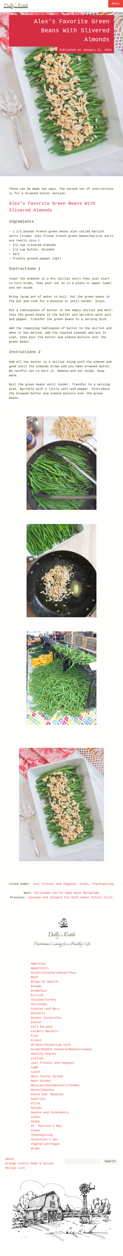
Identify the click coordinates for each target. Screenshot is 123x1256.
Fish (34, 1036)
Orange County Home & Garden (29, 1163)
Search (110, 1161)
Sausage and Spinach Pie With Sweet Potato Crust (70, 897)
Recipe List (15, 1168)
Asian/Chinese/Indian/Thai (53, 972)
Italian (37, 1058)
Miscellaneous (42, 1090)
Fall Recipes (41, 1027)
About (9, 1159)
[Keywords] (83, 1161)
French (36, 1040)
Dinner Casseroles (46, 1018)
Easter (36, 1022)
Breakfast (39, 991)
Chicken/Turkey (43, 1000)
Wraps (35, 1148)
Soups (35, 1121)
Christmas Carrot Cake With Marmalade (66, 893)
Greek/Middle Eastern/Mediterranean (61, 1049)
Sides (84, 884)
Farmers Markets (44, 1031)
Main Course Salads (47, 1076)
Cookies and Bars (45, 1009)
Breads (36, 986)
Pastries (38, 1099)
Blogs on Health (44, 981)
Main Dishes (41, 1081)
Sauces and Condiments (50, 1112)
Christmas (39, 1004)
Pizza (35, 1103)
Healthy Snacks (43, 1054)
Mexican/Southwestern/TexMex (55, 1085)
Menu (115, 3)
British (37, 995)
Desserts (38, 1013)
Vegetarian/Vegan (45, 1144)
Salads (36, 1108)
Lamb (34, 1067)
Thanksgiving (103, 884)
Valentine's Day (44, 1139)
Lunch (35, 1072)
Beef (34, 977)
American (38, 963)
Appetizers (40, 968)
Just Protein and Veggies (54, 884)
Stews (35, 1130)
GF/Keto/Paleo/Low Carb (50, 1045)
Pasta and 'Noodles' (48, 1094)
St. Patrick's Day (46, 1126)
